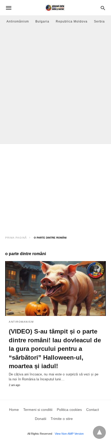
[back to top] (99, 432)
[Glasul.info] (55, 8)
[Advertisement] (55, 85)
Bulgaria (42, 21)
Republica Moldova (72, 21)
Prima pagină (16, 237)
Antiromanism (21, 321)
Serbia (99, 21)
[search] (103, 8)
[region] (55, 187)
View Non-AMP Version (69, 433)
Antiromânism (17, 21)
